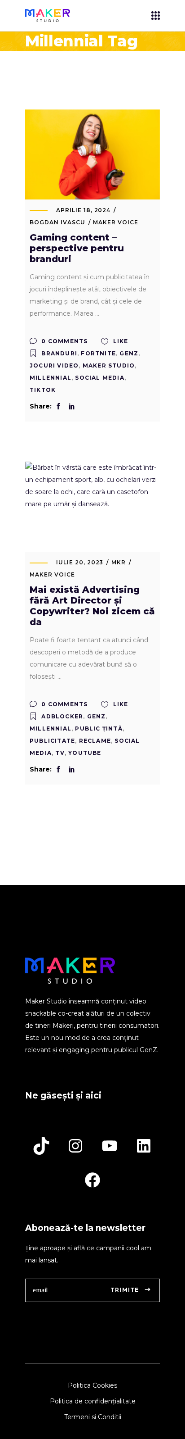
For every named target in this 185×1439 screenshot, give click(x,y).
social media (99, 377)
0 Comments (64, 341)
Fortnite (98, 353)
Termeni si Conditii (92, 1417)
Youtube (84, 752)
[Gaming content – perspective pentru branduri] (92, 154)
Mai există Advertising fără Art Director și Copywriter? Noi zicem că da (92, 605)
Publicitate (52, 740)
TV (59, 752)
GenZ (128, 353)
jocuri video (54, 365)
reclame (95, 740)
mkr (118, 562)
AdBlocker (62, 716)
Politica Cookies (92, 1385)
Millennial (50, 377)
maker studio (109, 365)
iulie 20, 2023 (79, 562)
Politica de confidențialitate (93, 1401)
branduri (59, 353)
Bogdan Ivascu (57, 222)
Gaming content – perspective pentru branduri (77, 248)
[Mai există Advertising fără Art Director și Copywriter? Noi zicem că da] (92, 507)
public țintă (98, 728)
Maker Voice (115, 222)
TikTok (43, 389)
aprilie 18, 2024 (83, 210)
